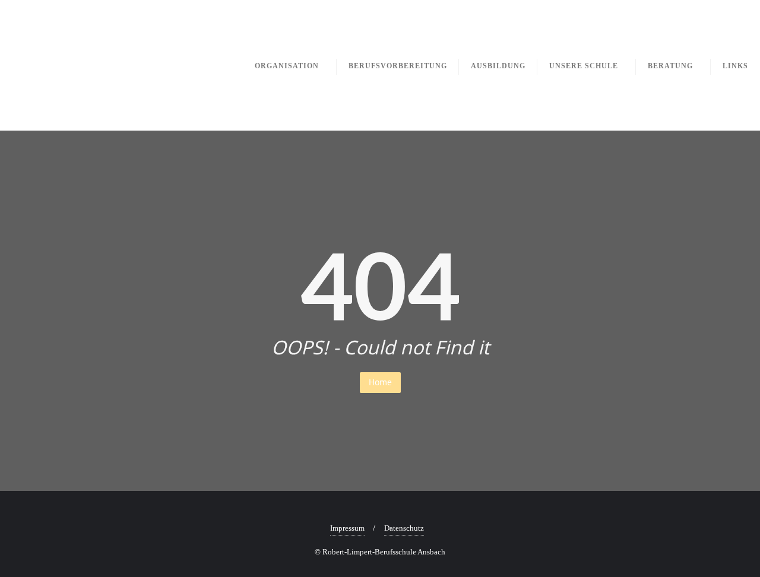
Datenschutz (404, 528)
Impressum (347, 528)
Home (380, 382)
